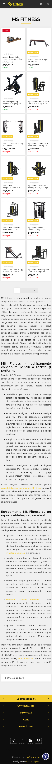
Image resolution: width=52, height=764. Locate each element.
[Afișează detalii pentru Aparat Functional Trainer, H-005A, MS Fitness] (39, 210)
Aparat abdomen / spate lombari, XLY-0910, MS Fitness (38, 104)
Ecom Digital (32, 761)
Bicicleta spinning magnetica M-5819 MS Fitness (12, 104)
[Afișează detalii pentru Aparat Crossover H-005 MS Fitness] (13, 126)
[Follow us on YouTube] (30, 740)
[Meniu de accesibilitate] (45, 756)
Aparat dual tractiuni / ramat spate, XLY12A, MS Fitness (12, 230)
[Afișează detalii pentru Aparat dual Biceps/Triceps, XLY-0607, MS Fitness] (13, 168)
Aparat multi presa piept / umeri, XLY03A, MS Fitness (38, 272)
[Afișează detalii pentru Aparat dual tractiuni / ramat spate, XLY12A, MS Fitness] (13, 210)
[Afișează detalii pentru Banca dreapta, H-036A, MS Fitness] (39, 41)
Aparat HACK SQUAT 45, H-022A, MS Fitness (12, 271)
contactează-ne (25, 658)
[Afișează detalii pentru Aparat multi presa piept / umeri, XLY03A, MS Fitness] (39, 252)
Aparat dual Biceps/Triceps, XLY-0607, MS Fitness (11, 188)
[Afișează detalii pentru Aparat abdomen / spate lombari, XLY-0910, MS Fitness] (39, 84)
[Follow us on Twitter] (13, 740)
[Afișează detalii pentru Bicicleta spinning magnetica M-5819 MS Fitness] (13, 84)
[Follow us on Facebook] (22, 740)
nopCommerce (32, 757)
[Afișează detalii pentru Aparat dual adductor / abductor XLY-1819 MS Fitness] (39, 126)
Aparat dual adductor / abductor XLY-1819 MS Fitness (38, 146)
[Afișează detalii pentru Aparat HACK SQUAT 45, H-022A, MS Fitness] (13, 252)
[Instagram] (38, 740)
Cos (42, 3)
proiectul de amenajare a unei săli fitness (21, 488)
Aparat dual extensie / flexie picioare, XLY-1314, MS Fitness (38, 188)
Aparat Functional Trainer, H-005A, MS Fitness (36, 230)
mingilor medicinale (16, 553)
